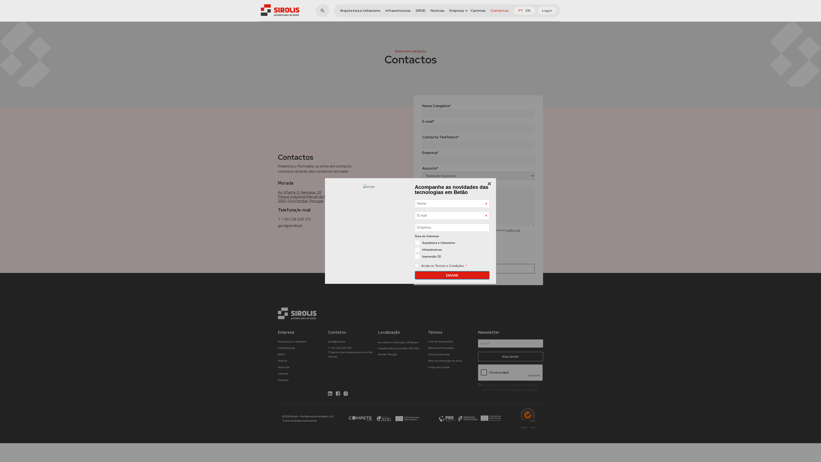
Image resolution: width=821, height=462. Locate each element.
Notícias (437, 10)
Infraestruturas (397, 10)
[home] (280, 10)
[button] (457, 10)
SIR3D (420, 10)
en (528, 10)
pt (520, 10)
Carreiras (478, 10)
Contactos (499, 10)
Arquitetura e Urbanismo (360, 10)
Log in (547, 10)
